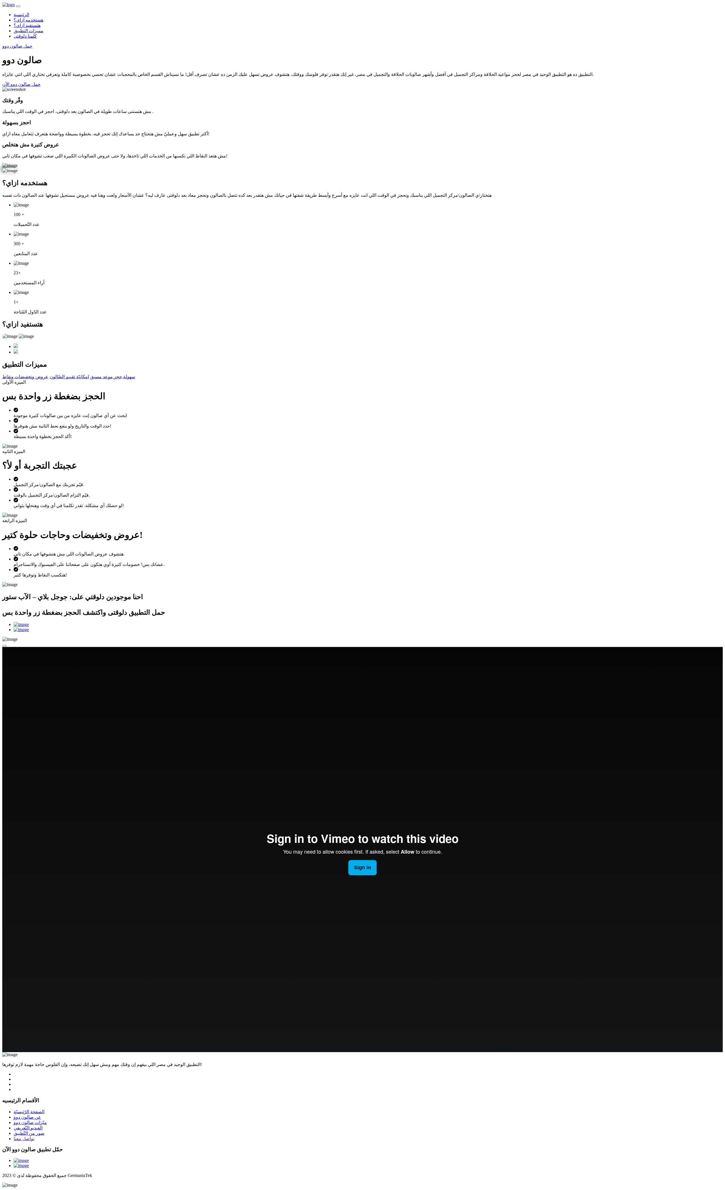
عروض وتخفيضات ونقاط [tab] (25, 376)
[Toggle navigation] (18, 6)
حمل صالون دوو (17, 46)
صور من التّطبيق (29, 1133)
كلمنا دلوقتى (25, 36)
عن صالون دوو (27, 1117)
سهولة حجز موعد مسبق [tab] (112, 376)
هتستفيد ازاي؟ (27, 25)
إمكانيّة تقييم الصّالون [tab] (69, 376)
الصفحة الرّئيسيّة (29, 1111)
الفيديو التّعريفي (28, 1127)
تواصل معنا (24, 1138)
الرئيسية (21, 14)
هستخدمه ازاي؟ (28, 20)
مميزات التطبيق (28, 30)
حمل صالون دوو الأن (21, 84)
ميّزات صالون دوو (30, 1122)
